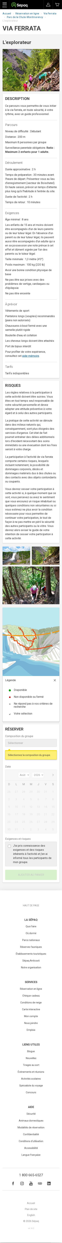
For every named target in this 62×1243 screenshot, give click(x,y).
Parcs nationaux (31, 940)
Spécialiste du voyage (31, 1085)
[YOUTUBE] (31, 1183)
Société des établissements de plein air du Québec (19, 5)
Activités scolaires (31, 1078)
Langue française (31, 1154)
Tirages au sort (31, 1065)
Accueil (7, 13)
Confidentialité (31, 1134)
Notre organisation (31, 967)
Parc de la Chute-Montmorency (25, 17)
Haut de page (31, 905)
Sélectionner (15, 743)
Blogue (31, 1051)
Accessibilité (31, 1148)
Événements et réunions (31, 1071)
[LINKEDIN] (49, 1183)
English (31, 1215)
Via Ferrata (50, 13)
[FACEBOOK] (13, 1183)
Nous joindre (31, 1023)
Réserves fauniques (31, 947)
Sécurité (31, 1113)
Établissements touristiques (31, 953)
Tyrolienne (51, 633)
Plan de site (31, 1209)
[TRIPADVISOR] (40, 1183)
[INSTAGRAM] (22, 1183)
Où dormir (31, 933)
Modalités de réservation (31, 1127)
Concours (31, 1092)
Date (8, 766)
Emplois (31, 1030)
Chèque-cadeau (31, 995)
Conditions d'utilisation (31, 1141)
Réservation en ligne (27, 13)
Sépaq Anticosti (31, 960)
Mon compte (31, 1016)
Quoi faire (31, 926)
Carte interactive (31, 1009)
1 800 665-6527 (31, 1175)
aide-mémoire (30, 356)
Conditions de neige (31, 1002)
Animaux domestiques (31, 1120)
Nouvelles (31, 1058)
